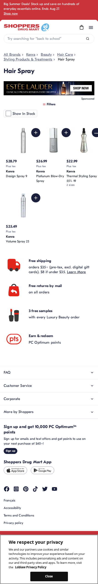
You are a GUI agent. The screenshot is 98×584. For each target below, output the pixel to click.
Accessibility (12, 508)
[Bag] (81, 27)
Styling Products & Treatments (28, 59)
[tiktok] (35, 489)
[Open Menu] (91, 27)
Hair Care (65, 55)
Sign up (10, 450)
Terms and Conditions (19, 515)
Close (49, 576)
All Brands (12, 55)
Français (9, 500)
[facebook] (7, 489)
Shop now (11, 13)
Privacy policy (13, 523)
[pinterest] (26, 489)
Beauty (46, 55)
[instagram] (16, 489)
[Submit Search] (87, 38)
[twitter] (45, 489)
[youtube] (54, 489)
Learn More (76, 272)
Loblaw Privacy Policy (30, 567)
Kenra (31, 55)
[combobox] (49, 38)
